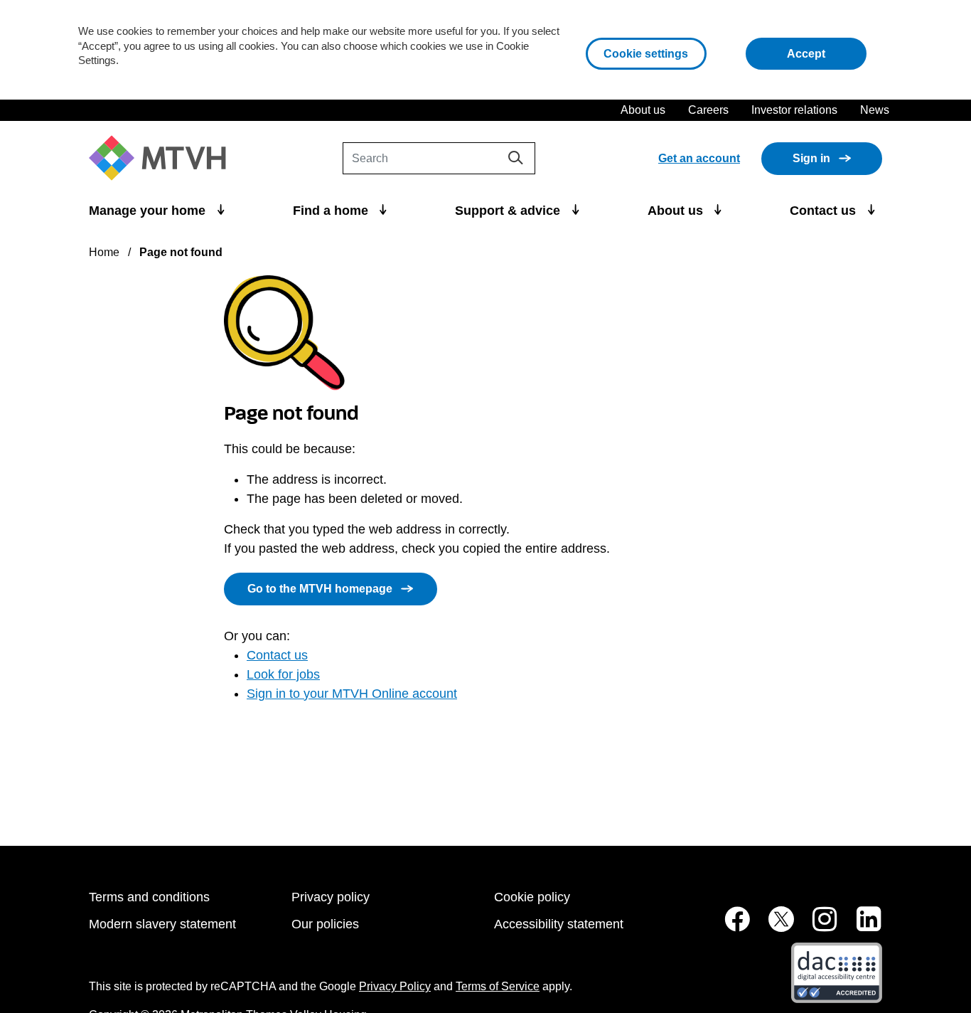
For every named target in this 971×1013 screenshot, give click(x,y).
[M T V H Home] (163, 158)
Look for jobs (283, 674)
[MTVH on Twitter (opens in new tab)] (773, 927)
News (874, 110)
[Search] (516, 158)
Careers (708, 110)
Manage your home (149, 210)
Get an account (699, 158)
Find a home (332, 210)
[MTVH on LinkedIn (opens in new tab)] (861, 927)
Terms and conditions (149, 897)
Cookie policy (532, 897)
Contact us (824, 210)
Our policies (325, 924)
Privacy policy (330, 897)
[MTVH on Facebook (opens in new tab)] (729, 927)
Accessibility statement (558, 924)
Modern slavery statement (162, 924)
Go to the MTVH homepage (319, 589)
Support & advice (509, 210)
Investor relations (794, 110)
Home (104, 252)
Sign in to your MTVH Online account (352, 693)
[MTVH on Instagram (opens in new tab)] (817, 927)
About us (643, 110)
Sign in (811, 158)
